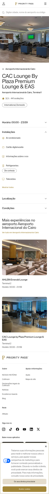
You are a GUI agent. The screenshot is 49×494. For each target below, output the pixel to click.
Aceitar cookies (24, 489)
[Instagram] (3, 429)
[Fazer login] (3, 3)
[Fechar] (46, 446)
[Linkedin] (31, 429)
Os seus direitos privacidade (24, 481)
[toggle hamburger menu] (45, 3)
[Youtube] (24, 429)
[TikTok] (10, 429)
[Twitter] (38, 429)
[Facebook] (17, 429)
